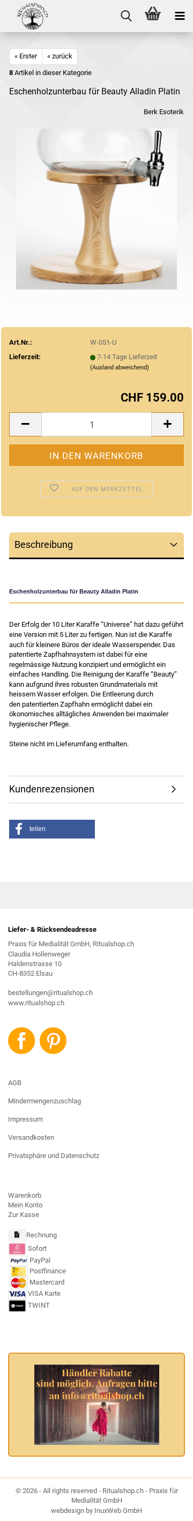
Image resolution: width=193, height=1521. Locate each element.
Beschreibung (43, 544)
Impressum (25, 1119)
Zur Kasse (23, 1215)
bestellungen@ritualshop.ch (50, 993)
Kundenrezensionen (51, 789)
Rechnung (41, 1235)
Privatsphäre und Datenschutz (53, 1156)
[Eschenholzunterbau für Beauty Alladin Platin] (96, 209)
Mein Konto (25, 1205)
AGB (14, 1083)
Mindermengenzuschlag (44, 1101)
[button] (25, 424)
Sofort (37, 1248)
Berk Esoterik (164, 112)
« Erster (25, 56)
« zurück (59, 56)
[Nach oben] (163, 1505)
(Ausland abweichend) (119, 367)
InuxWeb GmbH (118, 1511)
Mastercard (46, 1282)
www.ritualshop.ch (36, 1003)
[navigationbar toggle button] (179, 16)
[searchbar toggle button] (126, 16)
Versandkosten (31, 1137)
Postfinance (47, 1271)
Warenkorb (24, 1195)
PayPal (39, 1260)
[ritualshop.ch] (24, 16)
